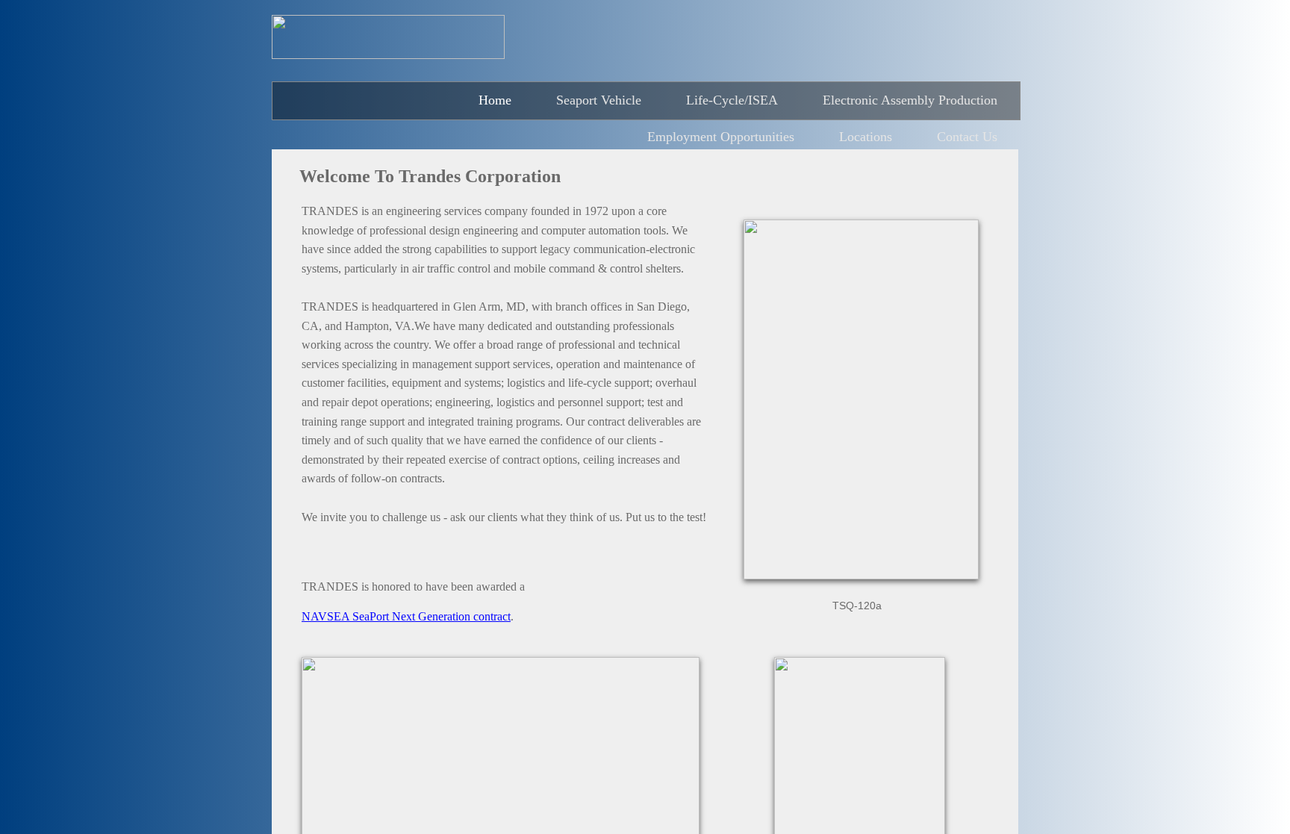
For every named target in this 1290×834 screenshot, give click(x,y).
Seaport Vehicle (598, 100)
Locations (865, 136)
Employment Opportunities (720, 136)
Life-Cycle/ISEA (732, 100)
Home (495, 100)
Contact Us (967, 136)
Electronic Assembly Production (910, 100)
